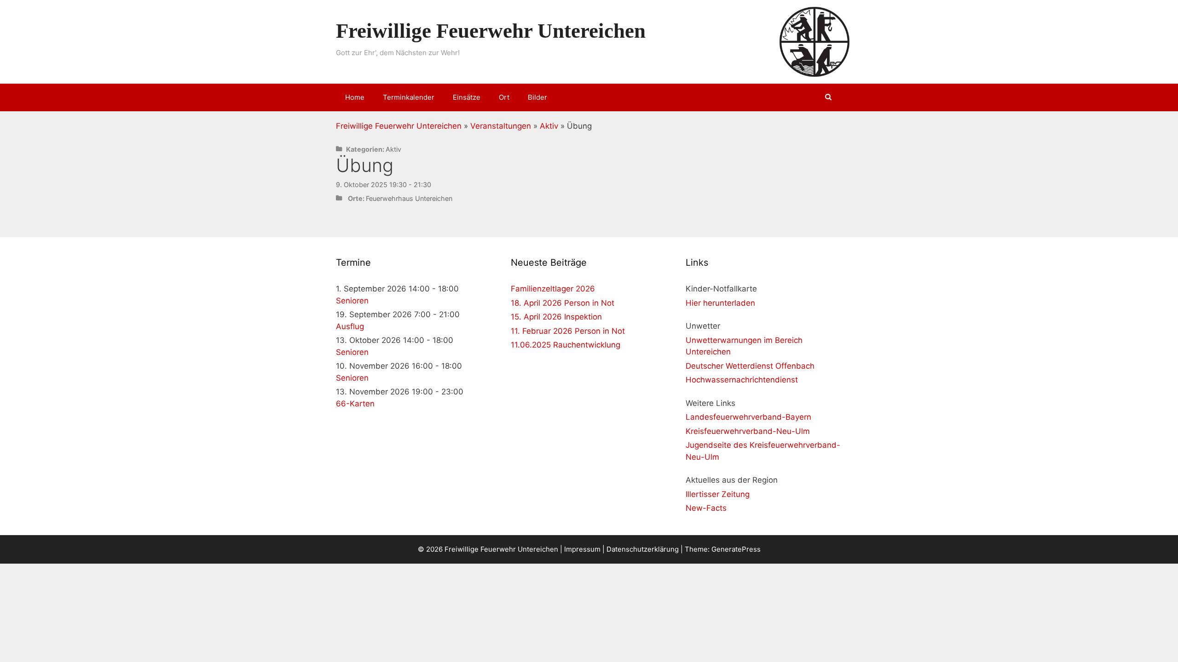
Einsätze (466, 97)
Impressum (582, 549)
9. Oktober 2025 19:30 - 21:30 (383, 184)
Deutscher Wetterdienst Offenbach (750, 366)
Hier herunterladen (720, 303)
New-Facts (706, 508)
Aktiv (549, 126)
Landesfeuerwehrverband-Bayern (748, 417)
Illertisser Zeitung (718, 494)
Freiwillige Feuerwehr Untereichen (491, 30)
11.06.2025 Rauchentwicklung (565, 344)
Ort (504, 97)
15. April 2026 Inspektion (556, 316)
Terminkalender (408, 97)
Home (354, 97)
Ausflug (350, 326)
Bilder (537, 97)
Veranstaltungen (500, 126)
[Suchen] (828, 97)
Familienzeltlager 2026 (553, 288)
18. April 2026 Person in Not (562, 303)
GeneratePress (736, 549)
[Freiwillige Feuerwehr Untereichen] (814, 41)
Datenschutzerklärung (642, 549)
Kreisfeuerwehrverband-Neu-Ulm (748, 431)
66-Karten (355, 403)
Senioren (352, 300)
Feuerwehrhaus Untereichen (409, 198)
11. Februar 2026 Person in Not (568, 331)
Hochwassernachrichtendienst (742, 379)
